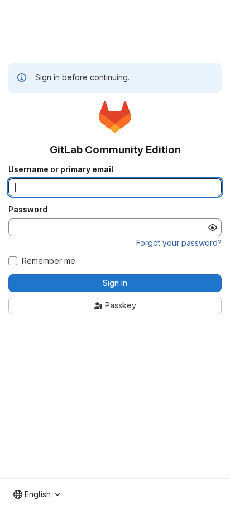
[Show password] (213, 227)
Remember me (48, 260)
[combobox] (36, 494)
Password (27, 209)
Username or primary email (60, 169)
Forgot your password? (179, 242)
